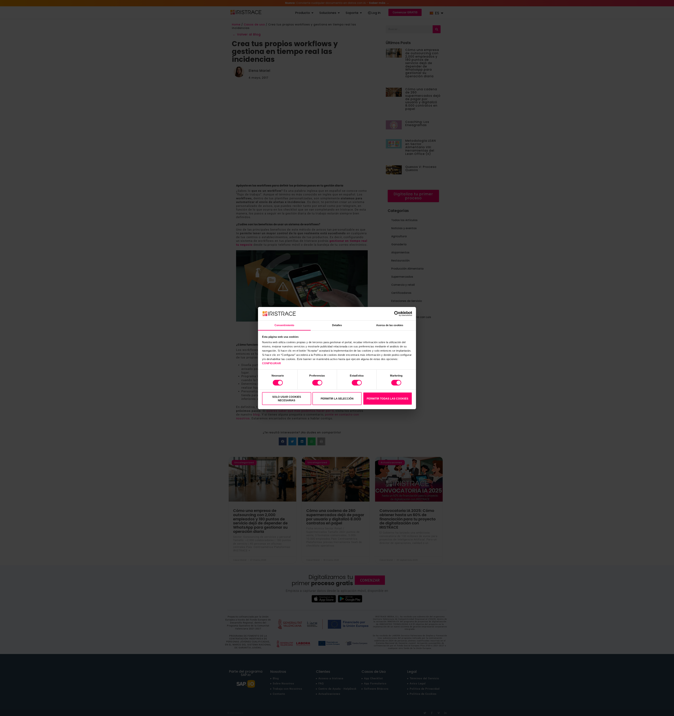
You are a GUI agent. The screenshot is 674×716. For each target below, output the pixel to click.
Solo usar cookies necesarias (286, 398)
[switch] (317, 382)
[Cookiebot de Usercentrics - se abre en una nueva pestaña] (396, 313)
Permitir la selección (337, 398)
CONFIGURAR (272, 363)
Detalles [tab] (337, 325)
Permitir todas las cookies (387, 398)
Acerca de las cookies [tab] (389, 325)
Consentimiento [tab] (284, 325)
